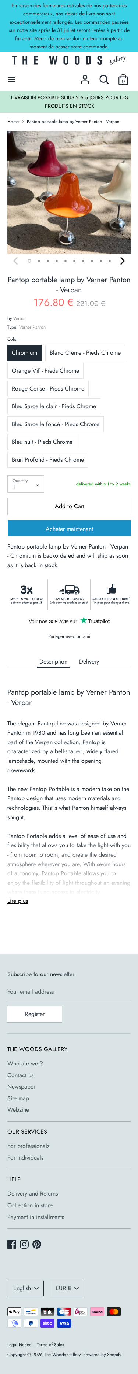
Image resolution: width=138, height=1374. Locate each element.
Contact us (20, 1075)
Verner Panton (32, 327)
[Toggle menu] (11, 79)
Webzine (18, 1109)
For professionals (28, 1146)
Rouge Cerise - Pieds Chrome (48, 388)
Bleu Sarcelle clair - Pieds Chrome (54, 406)
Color (12, 339)
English (22, 1288)
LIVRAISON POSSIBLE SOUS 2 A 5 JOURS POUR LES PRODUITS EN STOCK (69, 101)
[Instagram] (25, 1245)
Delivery (89, 661)
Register (35, 1014)
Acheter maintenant (69, 529)
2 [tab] (39, 261)
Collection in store (30, 1205)
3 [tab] (48, 261)
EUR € (63, 1288)
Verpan (19, 318)
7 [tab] (83, 261)
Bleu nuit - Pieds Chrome (42, 441)
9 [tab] (101, 261)
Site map (18, 1098)
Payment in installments (35, 1217)
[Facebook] (12, 1245)
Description (53, 661)
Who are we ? (25, 1063)
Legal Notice (19, 1344)
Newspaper (21, 1086)
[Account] (85, 77)
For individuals (25, 1157)
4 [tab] (57, 261)
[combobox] (25, 484)
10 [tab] (110, 261)
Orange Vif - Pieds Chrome (45, 370)
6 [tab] (74, 261)
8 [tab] (92, 261)
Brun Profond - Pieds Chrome (48, 459)
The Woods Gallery (62, 1354)
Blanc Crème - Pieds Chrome (85, 352)
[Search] (104, 77)
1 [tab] (29, 261)
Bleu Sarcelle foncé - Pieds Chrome (55, 424)
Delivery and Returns (32, 1193)
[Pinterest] (37, 1245)
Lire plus (17, 901)
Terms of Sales (50, 1344)
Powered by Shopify (102, 1354)
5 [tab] (65, 261)
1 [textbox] (14, 487)
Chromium (24, 352)
